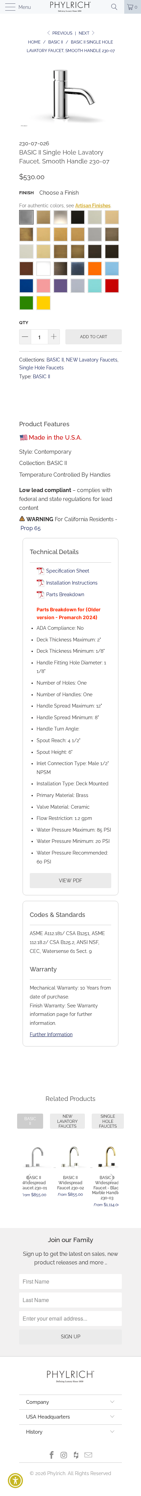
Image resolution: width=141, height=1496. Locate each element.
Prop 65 (31, 528)
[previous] (29, 1177)
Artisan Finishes (93, 205)
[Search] (117, 7)
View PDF (70, 880)
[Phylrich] (70, 7)
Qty (23, 322)
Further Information (51, 1034)
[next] (111, 1177)
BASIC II (55, 360)
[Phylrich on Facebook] (52, 1455)
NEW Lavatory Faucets (91, 360)
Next (84, 33)
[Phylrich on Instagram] (64, 1455)
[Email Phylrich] (89, 1455)
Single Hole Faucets (41, 367)
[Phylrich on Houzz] (76, 1455)
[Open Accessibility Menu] (15, 1480)
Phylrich (56, 1473)
